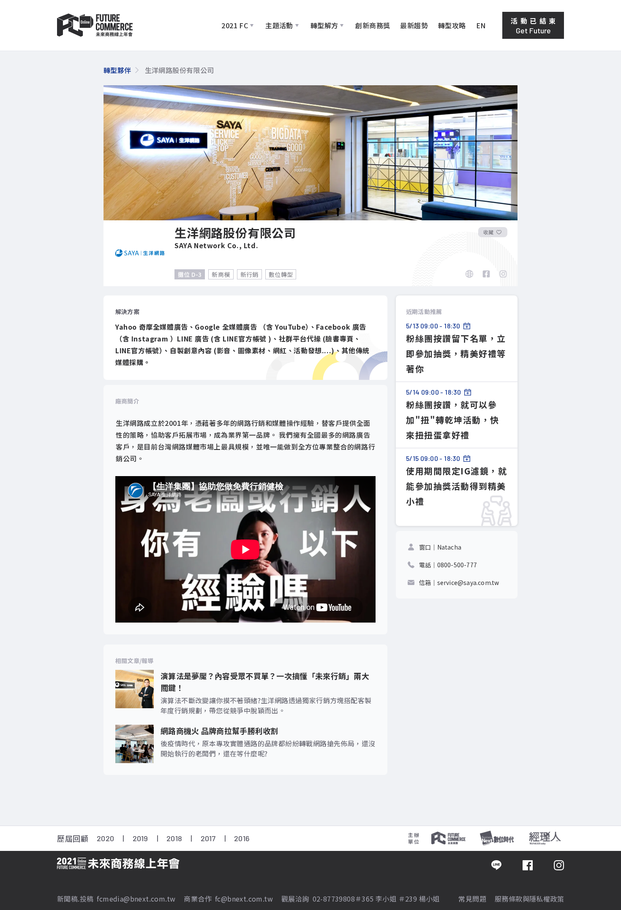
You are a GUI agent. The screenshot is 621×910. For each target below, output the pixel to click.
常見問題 (472, 899)
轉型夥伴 (117, 70)
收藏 (488, 232)
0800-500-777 (457, 565)
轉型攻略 (452, 25)
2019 (140, 838)
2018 (174, 838)
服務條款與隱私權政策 (529, 899)
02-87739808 (334, 899)
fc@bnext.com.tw (244, 899)
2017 (208, 838)
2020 (105, 838)
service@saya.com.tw (468, 582)
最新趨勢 (414, 25)
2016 (242, 838)
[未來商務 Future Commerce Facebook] (528, 865)
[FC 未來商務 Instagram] (559, 865)
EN (481, 25)
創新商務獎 (372, 25)
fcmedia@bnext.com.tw (136, 899)
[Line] (496, 865)
